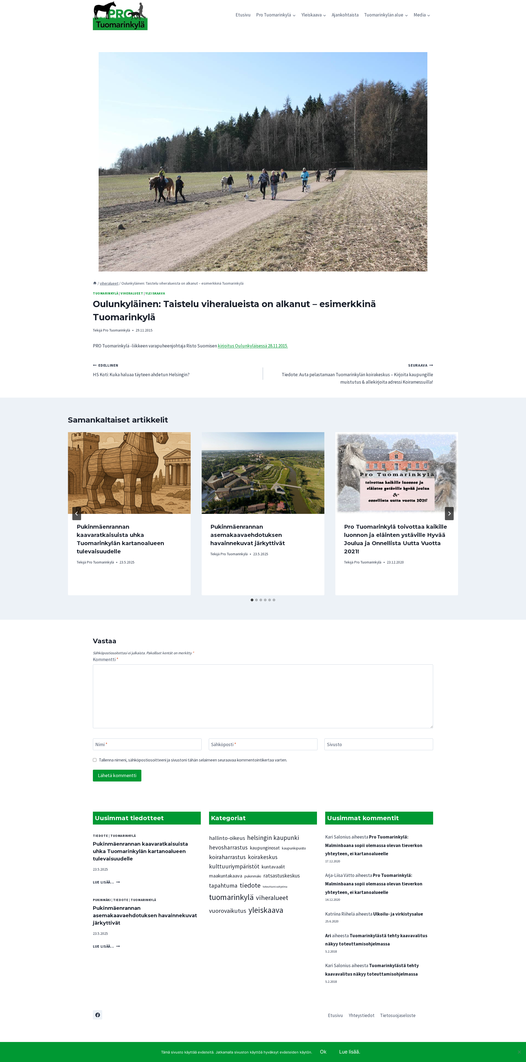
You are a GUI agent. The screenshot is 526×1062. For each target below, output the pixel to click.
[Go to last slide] (76, 513)
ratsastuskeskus (281, 875)
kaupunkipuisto (294, 848)
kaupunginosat (265, 848)
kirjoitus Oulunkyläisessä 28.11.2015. (253, 346)
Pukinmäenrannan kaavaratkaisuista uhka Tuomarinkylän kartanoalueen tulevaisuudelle (140, 851)
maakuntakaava (225, 876)
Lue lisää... (106, 882)
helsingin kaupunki (273, 838)
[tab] (252, 600)
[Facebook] (97, 1014)
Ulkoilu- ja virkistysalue (398, 914)
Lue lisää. (349, 1052)
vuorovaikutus (227, 910)
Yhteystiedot (362, 1015)
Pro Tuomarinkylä (116, 330)
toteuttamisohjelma (275, 886)
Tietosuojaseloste (398, 1015)
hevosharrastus (228, 847)
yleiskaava (155, 293)
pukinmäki (102, 900)
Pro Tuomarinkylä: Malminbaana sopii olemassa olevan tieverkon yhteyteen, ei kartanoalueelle (373, 845)
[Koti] (95, 283)
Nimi (101, 744)
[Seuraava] (449, 513)
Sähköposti (223, 744)
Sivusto (334, 744)
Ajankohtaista (345, 15)
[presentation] (129, 473)
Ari (328, 936)
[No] (519, 1052)
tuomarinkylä (105, 293)
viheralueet (132, 293)
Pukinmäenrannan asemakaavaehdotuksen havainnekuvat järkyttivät (247, 534)
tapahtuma (223, 885)
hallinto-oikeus (227, 838)
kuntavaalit (273, 866)
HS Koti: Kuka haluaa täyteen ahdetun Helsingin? (141, 370)
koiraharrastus (227, 857)
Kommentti (105, 659)
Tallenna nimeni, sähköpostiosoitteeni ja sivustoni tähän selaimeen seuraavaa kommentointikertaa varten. (193, 760)
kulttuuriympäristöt (234, 866)
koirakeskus (263, 857)
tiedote (100, 836)
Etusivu (243, 15)
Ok (323, 1052)
